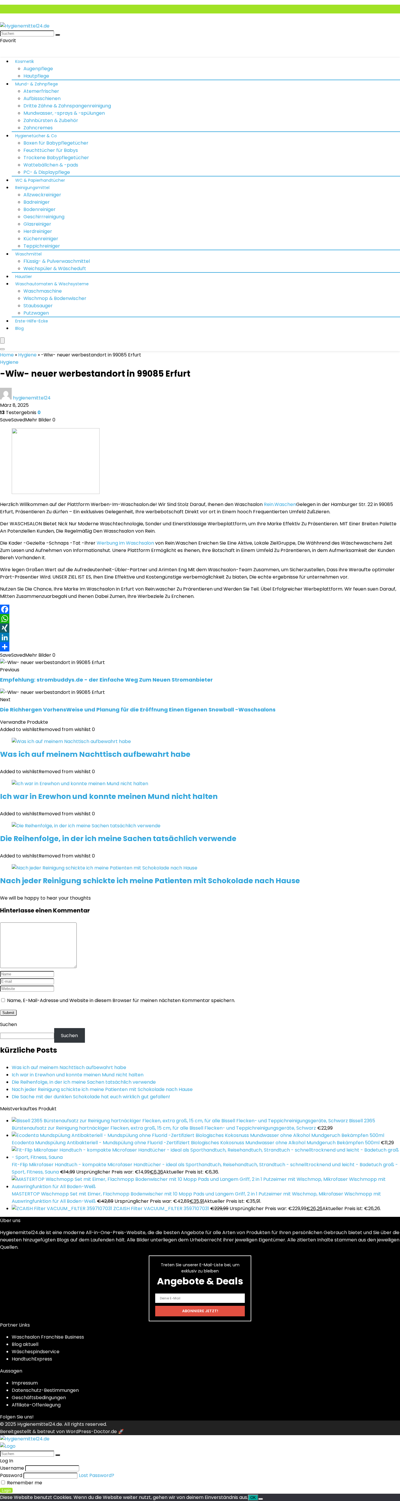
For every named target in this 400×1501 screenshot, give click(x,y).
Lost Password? (96, 1475)
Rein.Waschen (280, 504)
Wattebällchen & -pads (50, 165)
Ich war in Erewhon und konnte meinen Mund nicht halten (109, 796)
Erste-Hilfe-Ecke (31, 321)
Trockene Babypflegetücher (56, 157)
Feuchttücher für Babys (50, 150)
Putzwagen (36, 313)
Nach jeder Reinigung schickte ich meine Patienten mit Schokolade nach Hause (150, 881)
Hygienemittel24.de (39, 1424)
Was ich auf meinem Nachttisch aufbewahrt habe (95, 754)
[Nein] (260, 1499)
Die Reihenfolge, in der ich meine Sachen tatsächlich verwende (118, 838)
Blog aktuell (25, 1344)
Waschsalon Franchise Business (48, 1337)
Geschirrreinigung (43, 216)
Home (7, 354)
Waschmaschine (42, 291)
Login (6, 1490)
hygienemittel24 (32, 397)
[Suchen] (57, 35)
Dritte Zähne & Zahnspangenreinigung (67, 105)
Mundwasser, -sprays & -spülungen (64, 113)
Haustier (23, 276)
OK (253, 1497)
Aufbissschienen (42, 98)
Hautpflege (36, 76)
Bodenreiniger (39, 209)
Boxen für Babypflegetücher (55, 143)
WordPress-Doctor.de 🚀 (95, 1431)
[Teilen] (200, 646)
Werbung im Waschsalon (125, 543)
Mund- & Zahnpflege (36, 84)
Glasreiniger (37, 224)
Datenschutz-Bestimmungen (45, 1390)
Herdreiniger (37, 231)
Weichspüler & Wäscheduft (54, 268)
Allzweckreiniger (42, 194)
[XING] (200, 628)
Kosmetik (24, 61)
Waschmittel (28, 254)
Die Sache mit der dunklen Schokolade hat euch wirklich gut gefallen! (91, 1096)
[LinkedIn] (200, 637)
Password (11, 1475)
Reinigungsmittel (32, 188)
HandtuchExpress (32, 1359)
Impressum (25, 1383)
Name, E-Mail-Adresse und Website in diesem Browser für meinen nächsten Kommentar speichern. (121, 1000)
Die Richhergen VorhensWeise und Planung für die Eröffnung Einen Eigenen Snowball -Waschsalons (138, 709)
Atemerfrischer (41, 91)
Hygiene (27, 354)
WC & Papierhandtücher (40, 180)
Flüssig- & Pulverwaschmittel (56, 261)
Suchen (8, 1024)
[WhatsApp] (200, 618)
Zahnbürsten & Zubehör (50, 120)
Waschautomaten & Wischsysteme (52, 284)
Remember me (24, 1482)
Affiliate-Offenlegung (36, 1404)
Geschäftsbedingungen (39, 1397)
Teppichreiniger (41, 246)
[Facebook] (200, 609)
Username (12, 1468)
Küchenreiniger (40, 238)
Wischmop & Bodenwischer (54, 298)
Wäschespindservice (35, 1351)
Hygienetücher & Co (36, 136)
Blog (19, 328)
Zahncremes (38, 127)
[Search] (2, 349)
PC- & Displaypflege (46, 172)
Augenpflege (38, 68)
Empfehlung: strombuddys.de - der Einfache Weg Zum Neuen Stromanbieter (106, 679)
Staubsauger (38, 305)
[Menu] (2, 340)
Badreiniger (36, 202)
